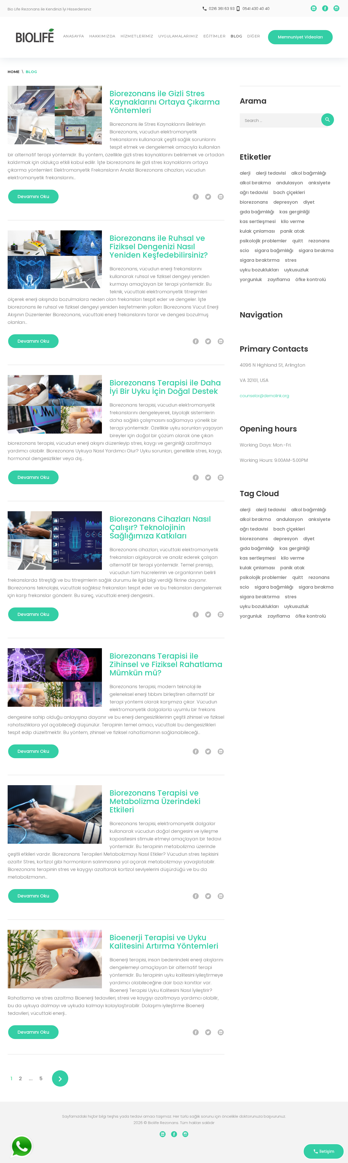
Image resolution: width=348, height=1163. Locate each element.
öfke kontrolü (310, 279)
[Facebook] (325, 8)
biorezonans (254, 202)
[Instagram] (336, 8)
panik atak (292, 231)
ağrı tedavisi (254, 192)
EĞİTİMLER (214, 36)
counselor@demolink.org (264, 396)
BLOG (236, 36)
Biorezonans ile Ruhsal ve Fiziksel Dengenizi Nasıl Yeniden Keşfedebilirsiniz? (159, 246)
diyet (309, 202)
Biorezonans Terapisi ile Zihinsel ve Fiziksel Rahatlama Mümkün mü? (166, 664)
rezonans (319, 241)
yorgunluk (251, 279)
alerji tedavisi (271, 173)
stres (291, 260)
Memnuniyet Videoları (300, 37)
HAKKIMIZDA (102, 36)
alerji (245, 173)
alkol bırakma (255, 182)
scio (244, 250)
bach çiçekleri (289, 192)
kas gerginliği (294, 212)
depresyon (285, 202)
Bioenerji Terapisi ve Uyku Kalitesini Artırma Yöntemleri (164, 941)
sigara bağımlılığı (274, 250)
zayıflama (278, 279)
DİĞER (253, 36)
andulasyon (289, 182)
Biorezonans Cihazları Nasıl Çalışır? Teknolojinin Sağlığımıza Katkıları (160, 527)
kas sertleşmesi (258, 221)
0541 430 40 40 (256, 8)
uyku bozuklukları (259, 270)
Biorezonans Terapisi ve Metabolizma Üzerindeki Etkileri (155, 801)
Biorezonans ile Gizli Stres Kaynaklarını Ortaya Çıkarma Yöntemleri (165, 102)
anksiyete (319, 182)
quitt (297, 241)
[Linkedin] (313, 8)
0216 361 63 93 (222, 8)
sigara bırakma (316, 250)
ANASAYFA (73, 36)
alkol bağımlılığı (308, 173)
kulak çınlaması (257, 231)
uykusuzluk (296, 270)
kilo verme (292, 221)
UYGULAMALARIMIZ (178, 36)
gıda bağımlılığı (257, 212)
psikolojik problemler (263, 241)
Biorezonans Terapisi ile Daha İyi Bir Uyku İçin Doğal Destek (165, 387)
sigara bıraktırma (259, 260)
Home (13, 72)
